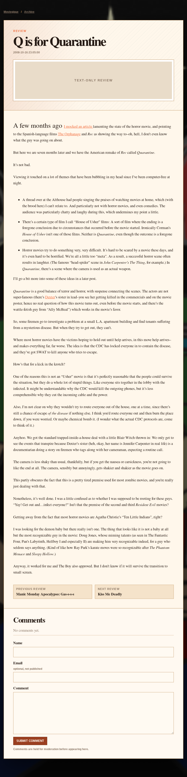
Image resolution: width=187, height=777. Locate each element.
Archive (29, 11)
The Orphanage (69, 133)
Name (17, 642)
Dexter (50, 297)
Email (27, 665)
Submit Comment (30, 741)
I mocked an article (78, 126)
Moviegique (11, 11)
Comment (21, 688)
